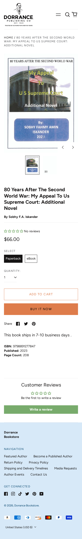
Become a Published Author (52, 456)
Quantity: (12, 270)
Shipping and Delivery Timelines (26, 468)
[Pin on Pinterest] (34, 324)
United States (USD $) (19, 527)
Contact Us (38, 474)
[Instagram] (13, 494)
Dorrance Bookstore (26, 505)
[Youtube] (42, 494)
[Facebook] (6, 494)
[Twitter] (27, 494)
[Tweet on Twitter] (26, 324)
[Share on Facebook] (18, 324)
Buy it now (41, 309)
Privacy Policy (38, 462)
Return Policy (13, 462)
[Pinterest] (34, 494)
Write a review (41, 409)
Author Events (14, 474)
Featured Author (15, 456)
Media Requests (65, 468)
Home (8, 37)
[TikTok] (20, 494)
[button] (67, 14)
